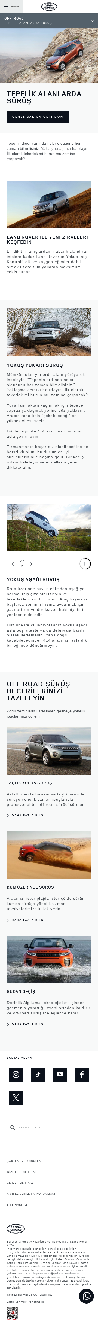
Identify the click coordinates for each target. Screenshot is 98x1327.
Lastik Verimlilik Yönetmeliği (26, 1302)
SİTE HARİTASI (18, 1204)
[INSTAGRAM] (16, 1075)
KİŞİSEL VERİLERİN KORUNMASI (31, 1193)
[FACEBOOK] (82, 1075)
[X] (16, 1098)
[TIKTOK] (38, 1075)
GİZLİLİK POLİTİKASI (22, 1172)
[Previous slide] (12, 564)
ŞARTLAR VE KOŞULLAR (25, 1161)
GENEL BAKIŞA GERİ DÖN (37, 116)
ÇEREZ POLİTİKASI (21, 1183)
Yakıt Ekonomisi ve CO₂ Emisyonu (30, 1295)
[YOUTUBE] (60, 1075)
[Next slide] (31, 564)
